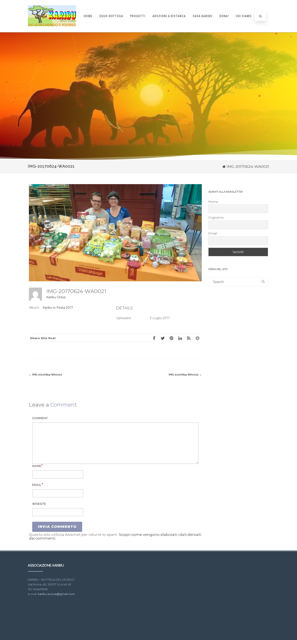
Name (36, 466)
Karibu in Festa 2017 (58, 308)
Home (88, 16)
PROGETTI (137, 16)
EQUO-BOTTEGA (111, 16)
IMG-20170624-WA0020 (45, 374)
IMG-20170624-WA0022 (185, 374)
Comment (40, 418)
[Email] (197, 338)
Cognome (216, 218)
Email (37, 485)
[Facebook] (154, 338)
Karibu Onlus (55, 297)
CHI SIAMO (244, 16)
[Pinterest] (171, 338)
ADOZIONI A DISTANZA (169, 16)
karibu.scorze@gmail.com (56, 594)
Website (39, 503)
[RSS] (188, 338)
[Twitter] (162, 338)
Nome (213, 202)
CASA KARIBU (202, 16)
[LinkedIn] (180, 338)
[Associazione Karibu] (52, 30)
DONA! (224, 16)
